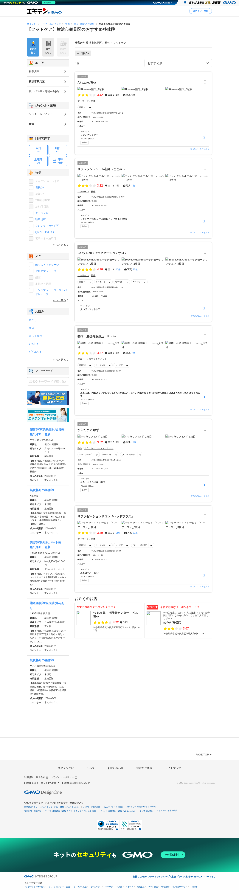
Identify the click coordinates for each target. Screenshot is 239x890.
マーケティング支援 (113, 887)
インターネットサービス (34, 887)
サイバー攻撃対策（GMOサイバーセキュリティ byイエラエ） (71, 811)
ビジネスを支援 (80, 887)
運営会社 (40, 777)
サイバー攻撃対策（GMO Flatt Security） (118, 811)
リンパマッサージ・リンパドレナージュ (51, 292)
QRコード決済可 (129, 454)
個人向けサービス (180, 887)
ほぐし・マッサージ (47, 264)
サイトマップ (173, 767)
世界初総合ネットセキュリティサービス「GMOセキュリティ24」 (52, 807)
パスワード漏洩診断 (91, 807)
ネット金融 (153, 887)
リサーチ (129, 887)
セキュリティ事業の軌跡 (167, 811)
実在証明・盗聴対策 (32, 811)
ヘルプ (91, 767)
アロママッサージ (45, 270)
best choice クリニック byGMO (40, 783)
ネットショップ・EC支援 (59, 887)
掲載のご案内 (144, 767)
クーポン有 (100, 282)
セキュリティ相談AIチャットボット (142, 807)
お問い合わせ (115, 767)
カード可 (136, 282)
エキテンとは (66, 767)
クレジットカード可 (47, 225)
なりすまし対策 (146, 811)
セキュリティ (96, 887)
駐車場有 (119, 282)
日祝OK (82, 107)
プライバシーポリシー (62, 777)
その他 (194, 887)
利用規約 (28, 777)
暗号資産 (165, 887)
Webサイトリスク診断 (113, 807)
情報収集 (141, 887)
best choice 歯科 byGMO (74, 783)
